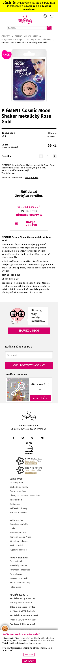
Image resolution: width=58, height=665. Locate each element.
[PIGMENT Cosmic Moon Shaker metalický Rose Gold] (29, 75)
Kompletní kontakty (19, 524)
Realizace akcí (16, 545)
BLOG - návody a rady (20, 582)
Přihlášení (45, 16)
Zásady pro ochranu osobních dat (25, 495)
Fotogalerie (15, 587)
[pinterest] (32, 438)
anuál (25, 578)
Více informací (8, 173)
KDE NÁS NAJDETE (19, 595)
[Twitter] (22, 438)
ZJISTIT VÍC (40, 398)
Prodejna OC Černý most (22, 624)
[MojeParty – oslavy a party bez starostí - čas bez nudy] (25, 19)
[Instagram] (42, 438)
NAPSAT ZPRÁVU (31, 223)
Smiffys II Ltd (31, 177)
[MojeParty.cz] (29, 416)
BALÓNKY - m (16, 578)
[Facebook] (13, 438)
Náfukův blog (29, 330)
